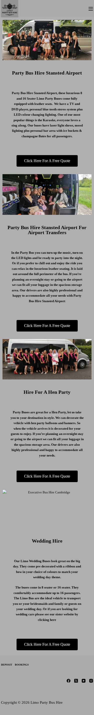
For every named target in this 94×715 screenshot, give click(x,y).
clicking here (47, 620)
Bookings (22, 664)
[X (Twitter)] (76, 681)
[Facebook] (68, 681)
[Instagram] (91, 681)
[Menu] (90, 9)
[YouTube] (83, 681)
